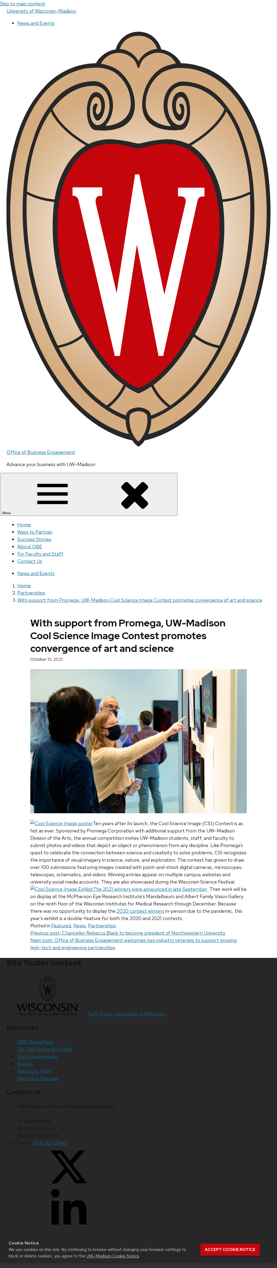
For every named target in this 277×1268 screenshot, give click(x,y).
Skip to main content (22, 4)
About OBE (29, 546)
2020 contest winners (140, 911)
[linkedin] (68, 1228)
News (79, 925)
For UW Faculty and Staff (44, 1049)
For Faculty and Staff (40, 554)
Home (24, 525)
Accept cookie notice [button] (230, 1249)
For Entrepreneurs (37, 1056)
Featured (61, 925)
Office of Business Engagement (40, 452)
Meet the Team (34, 1071)
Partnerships (102, 925)
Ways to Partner (34, 532)
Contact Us (29, 561)
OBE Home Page (35, 1042)
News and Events (36, 23)
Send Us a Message (38, 1078)
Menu (7, 513)
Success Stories (34, 539)
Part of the (126, 1014)
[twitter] (68, 1185)
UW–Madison (41, 11)
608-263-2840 (50, 1143)
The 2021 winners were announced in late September (150, 889)
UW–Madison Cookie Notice (112, 1256)
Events (24, 1064)
